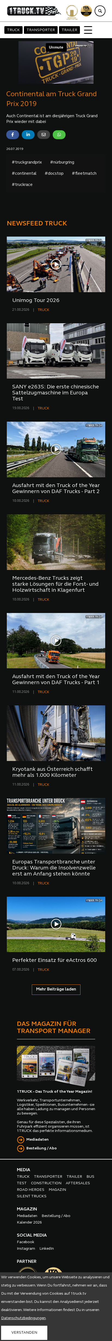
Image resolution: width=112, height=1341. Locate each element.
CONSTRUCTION (46, 1183)
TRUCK (13, 30)
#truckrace (22, 185)
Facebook (25, 1242)
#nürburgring (62, 163)
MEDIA (23, 1170)
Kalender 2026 (29, 1223)
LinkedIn (46, 1249)
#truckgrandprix (27, 163)
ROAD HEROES (30, 1190)
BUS (90, 1177)
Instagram (26, 1249)
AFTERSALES (78, 1183)
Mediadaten (37, 1140)
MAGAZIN (57, 1190)
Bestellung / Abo (41, 1148)
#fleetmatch (84, 174)
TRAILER (69, 30)
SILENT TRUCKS (31, 1196)
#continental (24, 174)
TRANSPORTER (41, 30)
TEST (22, 1183)
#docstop (54, 174)
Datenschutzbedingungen (23, 1318)
